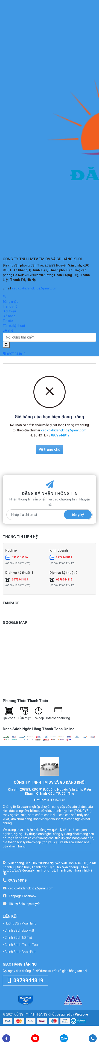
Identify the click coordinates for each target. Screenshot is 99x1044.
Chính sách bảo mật (19, 930)
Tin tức (8, 321)
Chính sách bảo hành (20, 952)
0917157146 (20, 557)
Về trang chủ (49, 449)
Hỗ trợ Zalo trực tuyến (24, 904)
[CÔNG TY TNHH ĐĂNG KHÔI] (49, 766)
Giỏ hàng (9, 316)
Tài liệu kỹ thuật (14, 326)
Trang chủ (10, 306)
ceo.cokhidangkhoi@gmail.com (34, 288)
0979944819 (16, 354)
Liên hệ (8, 330)
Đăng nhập (10, 301)
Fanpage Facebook (22, 896)
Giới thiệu (9, 311)
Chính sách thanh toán (22, 945)
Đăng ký (78, 514)
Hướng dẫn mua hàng (20, 923)
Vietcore (81, 1014)
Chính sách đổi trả (18, 937)
